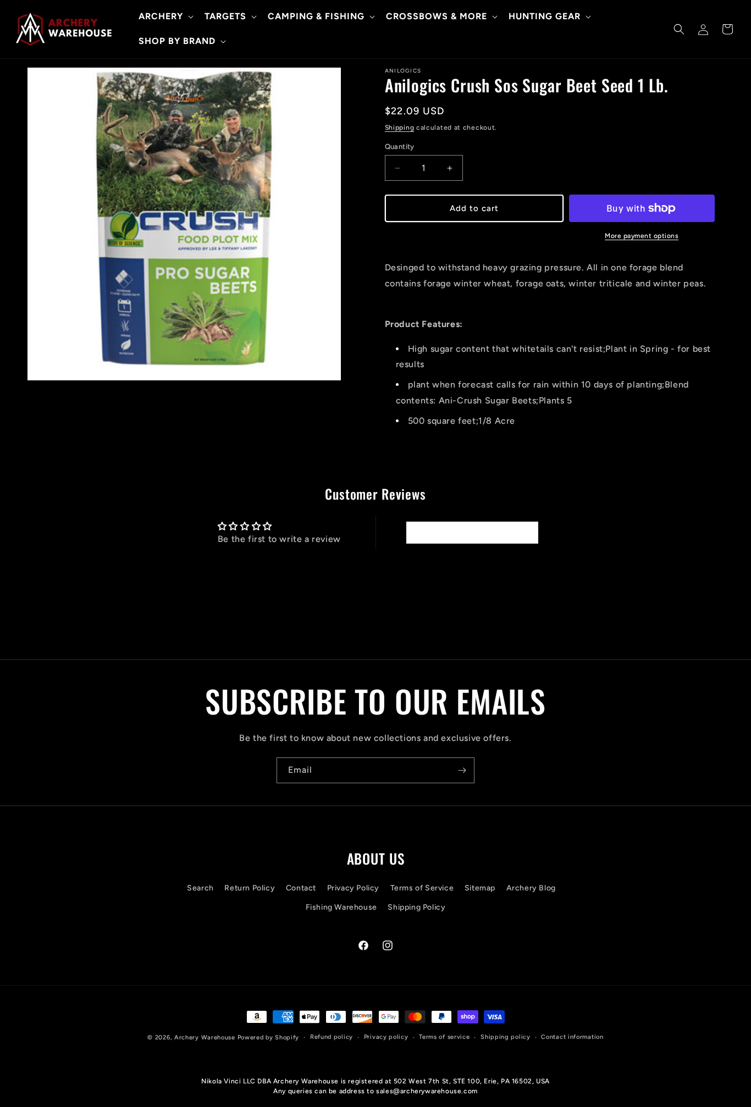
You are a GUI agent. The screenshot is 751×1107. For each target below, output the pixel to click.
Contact (301, 888)
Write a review (472, 532)
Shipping (400, 127)
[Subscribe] (462, 770)
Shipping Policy (416, 907)
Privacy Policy (353, 888)
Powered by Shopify (269, 1037)
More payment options (641, 236)
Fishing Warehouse (341, 907)
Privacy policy (386, 1036)
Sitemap (480, 888)
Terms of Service (422, 888)
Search (200, 888)
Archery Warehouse (204, 1037)
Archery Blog (531, 888)
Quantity (400, 146)
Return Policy (249, 888)
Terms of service (444, 1036)
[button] (165, 16)
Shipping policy (506, 1036)
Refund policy (331, 1036)
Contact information (572, 1036)
